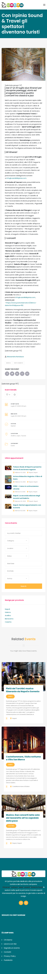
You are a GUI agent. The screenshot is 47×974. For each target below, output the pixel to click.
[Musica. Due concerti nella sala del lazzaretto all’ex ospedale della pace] (23, 806)
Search (23, 586)
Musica (8, 363)
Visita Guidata (18, 363)
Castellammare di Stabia (21, 786)
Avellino (13, 436)
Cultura (11, 826)
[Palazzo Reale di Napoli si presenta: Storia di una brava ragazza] (8, 468)
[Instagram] (26, 903)
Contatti (7, 952)
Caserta (8, 622)
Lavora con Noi (10, 944)
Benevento (9, 619)
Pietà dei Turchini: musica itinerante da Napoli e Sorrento (22, 690)
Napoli (31, 472)
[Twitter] (12, 374)
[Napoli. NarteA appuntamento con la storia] (8, 506)
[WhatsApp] (22, 374)
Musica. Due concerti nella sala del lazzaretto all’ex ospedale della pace (23, 817)
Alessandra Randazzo (15, 357)
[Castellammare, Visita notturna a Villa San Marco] (23, 743)
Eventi (13, 446)
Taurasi (23, 436)
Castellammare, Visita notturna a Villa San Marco (23, 758)
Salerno (8, 612)
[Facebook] (7, 374)
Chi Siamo (8, 940)
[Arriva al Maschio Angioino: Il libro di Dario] (8, 479)
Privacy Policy (10, 956)
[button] (17, 540)
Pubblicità (8, 960)
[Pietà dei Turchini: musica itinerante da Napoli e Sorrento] (23, 676)
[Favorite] (14, 394)
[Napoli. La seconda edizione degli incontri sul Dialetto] (8, 496)
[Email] (27, 374)
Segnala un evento (12, 948)
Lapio (18, 436)
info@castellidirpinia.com (16, 178)
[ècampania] (13, 4)
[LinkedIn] (17, 374)
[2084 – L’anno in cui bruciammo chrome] (8, 487)
